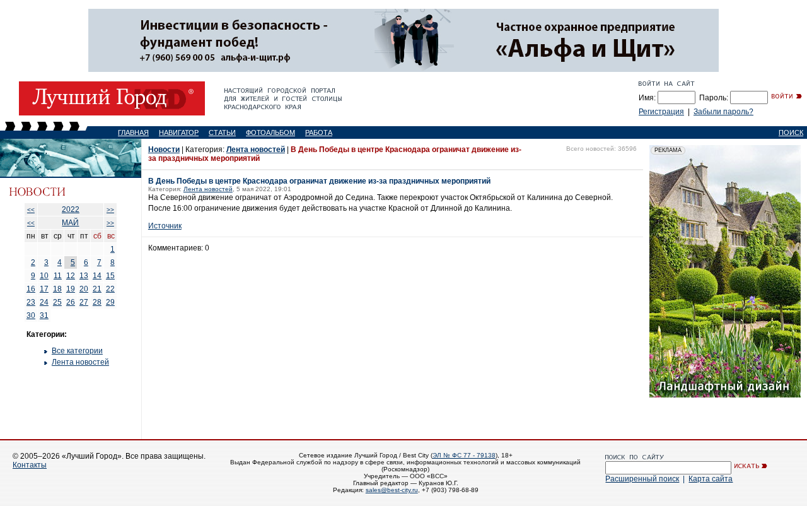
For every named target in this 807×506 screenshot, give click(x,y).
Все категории (77, 350)
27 (83, 302)
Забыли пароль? (723, 111)
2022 (70, 209)
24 (44, 302)
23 (30, 302)
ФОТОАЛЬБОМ (270, 132)
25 (57, 302)
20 (83, 289)
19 (70, 289)
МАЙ (70, 222)
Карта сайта (710, 478)
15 (110, 275)
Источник (165, 225)
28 (97, 302)
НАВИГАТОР (179, 132)
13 (83, 275)
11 (58, 275)
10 (44, 275)
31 (44, 315)
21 (97, 289)
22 (110, 289)
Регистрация (661, 111)
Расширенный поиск (642, 478)
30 (30, 315)
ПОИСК (791, 132)
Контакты (30, 465)
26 (70, 302)
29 (110, 302)
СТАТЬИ (222, 132)
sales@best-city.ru (392, 489)
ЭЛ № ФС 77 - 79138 (464, 455)
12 (70, 275)
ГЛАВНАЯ (133, 132)
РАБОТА (318, 132)
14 (97, 275)
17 (44, 289)
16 (30, 289)
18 (57, 289)
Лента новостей (80, 362)
